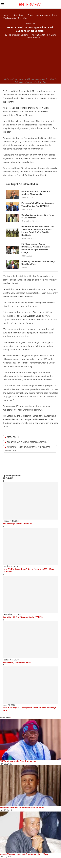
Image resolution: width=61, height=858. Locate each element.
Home (5, 15)
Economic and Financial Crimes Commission (27, 442)
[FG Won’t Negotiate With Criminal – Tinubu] (30, 739)
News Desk (18, 15)
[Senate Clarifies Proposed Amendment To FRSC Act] (30, 832)
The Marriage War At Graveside (17, 523)
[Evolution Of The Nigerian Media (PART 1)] (30, 594)
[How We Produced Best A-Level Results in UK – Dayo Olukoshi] (30, 546)
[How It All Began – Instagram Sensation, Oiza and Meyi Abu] (30, 685)
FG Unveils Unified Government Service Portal (22, 807)
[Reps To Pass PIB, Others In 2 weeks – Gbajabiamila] (12, 194)
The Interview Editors (18, 34)
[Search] (58, 4)
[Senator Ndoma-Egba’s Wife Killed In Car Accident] (12, 218)
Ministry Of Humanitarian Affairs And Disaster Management (27, 449)
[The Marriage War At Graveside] (30, 501)
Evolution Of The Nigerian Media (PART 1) (23, 617)
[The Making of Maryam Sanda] (30, 639)
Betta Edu (11, 437)
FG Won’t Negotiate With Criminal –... (18, 761)
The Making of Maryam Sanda (17, 662)
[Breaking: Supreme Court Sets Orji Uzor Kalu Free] (12, 264)
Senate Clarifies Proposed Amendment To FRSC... (24, 854)
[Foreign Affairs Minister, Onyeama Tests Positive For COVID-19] (12, 206)
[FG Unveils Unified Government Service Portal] (30, 785)
